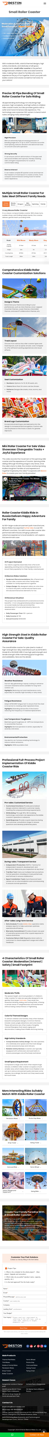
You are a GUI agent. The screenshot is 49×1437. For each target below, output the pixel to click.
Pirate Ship (30, 1362)
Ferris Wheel (35, 1167)
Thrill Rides (6, 1362)
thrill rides (23, 1000)
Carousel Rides (31, 1365)
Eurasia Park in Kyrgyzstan (35, 1384)
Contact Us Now (37, 1435)
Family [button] (43, 204)
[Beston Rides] (12, 3)
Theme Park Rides (8, 1360)
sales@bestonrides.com (15, 1407)
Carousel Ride (13, 1167)
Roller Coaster (7, 1374)
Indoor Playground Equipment (13, 1191)
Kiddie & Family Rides (10, 1365)
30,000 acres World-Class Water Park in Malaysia (11, 1390)
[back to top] (44, 1432)
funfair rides (29, 528)
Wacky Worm (33, 240)
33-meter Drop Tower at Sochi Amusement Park (11, 1395)
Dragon (46, 240)
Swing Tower (35, 1143)
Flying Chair (30, 1371)
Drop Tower (13, 1143)
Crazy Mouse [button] (5, 204)
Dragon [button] (20, 204)
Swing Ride (36, 1191)
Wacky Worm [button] (13, 204)
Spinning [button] (35, 204)
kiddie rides (27, 924)
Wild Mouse (21, 240)
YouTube (20, 1232)
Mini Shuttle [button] (27, 204)
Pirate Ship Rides (36, 1118)
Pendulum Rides (13, 1118)
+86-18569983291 (16, 1409)
